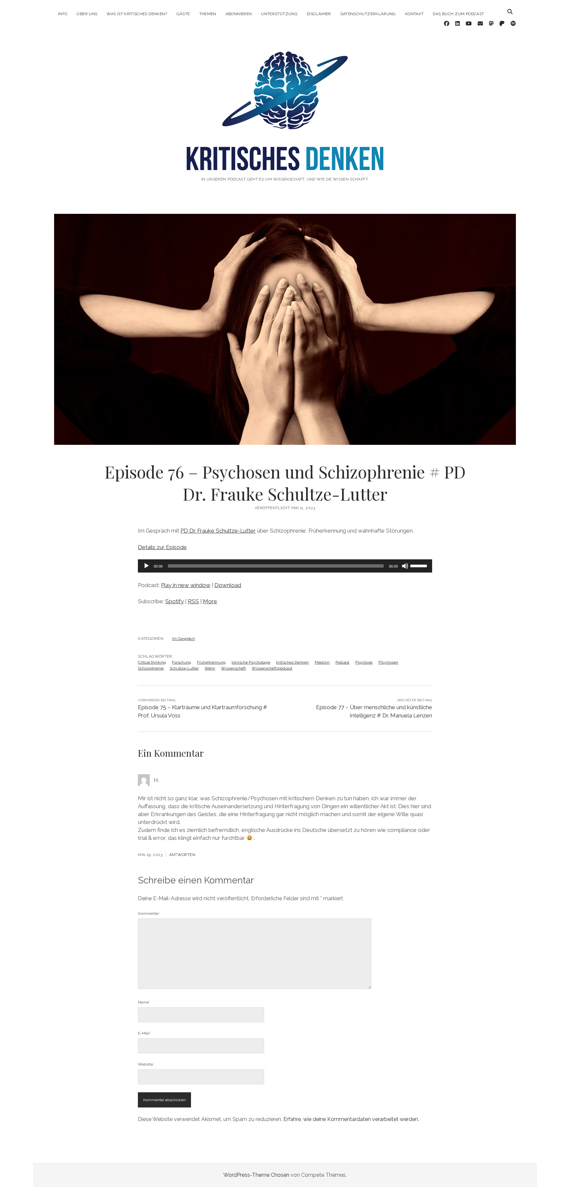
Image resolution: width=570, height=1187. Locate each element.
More (210, 601)
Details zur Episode (162, 547)
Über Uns (87, 14)
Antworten (182, 854)
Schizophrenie (151, 668)
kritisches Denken (292, 662)
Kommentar (148, 913)
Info (62, 14)
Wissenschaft (233, 668)
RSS (193, 601)
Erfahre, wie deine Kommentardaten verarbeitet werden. (351, 1119)
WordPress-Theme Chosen (256, 1175)
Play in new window (185, 585)
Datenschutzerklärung (368, 14)
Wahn (210, 668)
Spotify (174, 601)
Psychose (363, 662)
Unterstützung (279, 14)
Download (227, 585)
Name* (144, 1002)
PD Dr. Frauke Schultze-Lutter (218, 530)
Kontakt (414, 14)
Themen (207, 14)
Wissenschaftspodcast (272, 668)
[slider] (419, 565)
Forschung (181, 662)
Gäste (183, 14)
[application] (285, 566)
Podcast (342, 662)
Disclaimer (319, 14)
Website (145, 1064)
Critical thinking (152, 662)
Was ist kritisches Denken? (137, 14)
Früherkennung (211, 662)
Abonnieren (239, 14)
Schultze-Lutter (184, 668)
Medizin (322, 662)
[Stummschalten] (405, 566)
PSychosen (388, 662)
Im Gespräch (183, 638)
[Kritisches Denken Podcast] (285, 161)
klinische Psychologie (251, 662)
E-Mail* (144, 1033)
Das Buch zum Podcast (458, 14)
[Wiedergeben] (146, 566)
